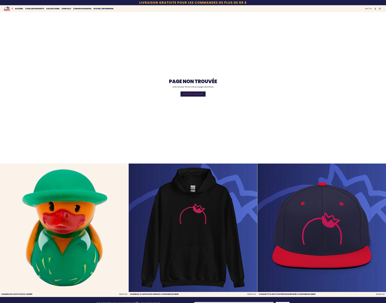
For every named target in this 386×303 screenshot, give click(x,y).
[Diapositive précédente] (3, 228)
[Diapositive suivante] (126, 228)
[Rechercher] (12, 8)
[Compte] (375, 8)
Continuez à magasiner (193, 94)
